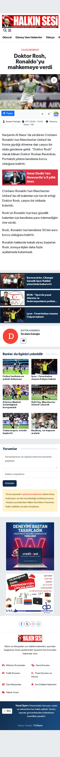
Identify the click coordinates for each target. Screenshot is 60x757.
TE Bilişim (38, 725)
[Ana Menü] (9, 30)
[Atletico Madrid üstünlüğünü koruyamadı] (16, 392)
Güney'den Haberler (28, 37)
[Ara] (5, 30)
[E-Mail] (23, 341)
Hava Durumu (43, 665)
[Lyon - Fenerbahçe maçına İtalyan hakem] (44, 366)
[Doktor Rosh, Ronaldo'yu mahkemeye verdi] (30, 91)
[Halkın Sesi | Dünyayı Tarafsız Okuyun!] (30, 21)
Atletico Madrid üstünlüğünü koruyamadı (12, 405)
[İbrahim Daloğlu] (10, 336)
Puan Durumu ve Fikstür (41, 675)
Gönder (9, 483)
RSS (8, 711)
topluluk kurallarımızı (32, 494)
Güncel (7, 37)
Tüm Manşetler (13, 684)
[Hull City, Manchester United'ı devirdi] (44, 392)
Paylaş (9, 113)
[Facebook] (21, 624)
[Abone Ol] (56, 114)
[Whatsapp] (38, 624)
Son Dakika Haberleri (45, 684)
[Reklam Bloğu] (30, 546)
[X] (27, 624)
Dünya (50, 37)
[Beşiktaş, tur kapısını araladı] (44, 420)
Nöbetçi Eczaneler (15, 665)
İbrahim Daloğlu (13, 122)
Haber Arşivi (12, 692)
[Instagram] (33, 624)
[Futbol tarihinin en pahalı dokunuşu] (16, 366)
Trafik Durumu (13, 673)
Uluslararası (30, 50)
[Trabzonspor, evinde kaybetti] (16, 420)
